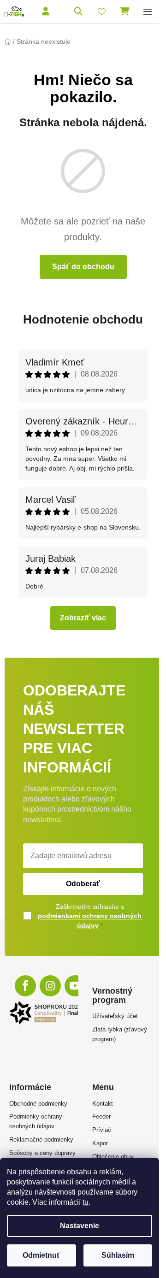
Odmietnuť (41, 1255)
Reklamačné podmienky (41, 1139)
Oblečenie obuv (113, 1156)
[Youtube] (75, 985)
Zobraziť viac (83, 618)
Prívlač (101, 1129)
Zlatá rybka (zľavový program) (119, 1034)
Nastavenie (79, 1226)
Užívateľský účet (115, 1016)
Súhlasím (117, 1255)
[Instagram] (50, 985)
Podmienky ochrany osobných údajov (35, 1121)
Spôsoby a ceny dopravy (42, 1152)
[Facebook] (25, 985)
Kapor (100, 1143)
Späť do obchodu (83, 267)
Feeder (101, 1116)
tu (86, 1202)
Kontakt (102, 1103)
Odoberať (83, 884)
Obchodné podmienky (38, 1103)
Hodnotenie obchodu (83, 319)
